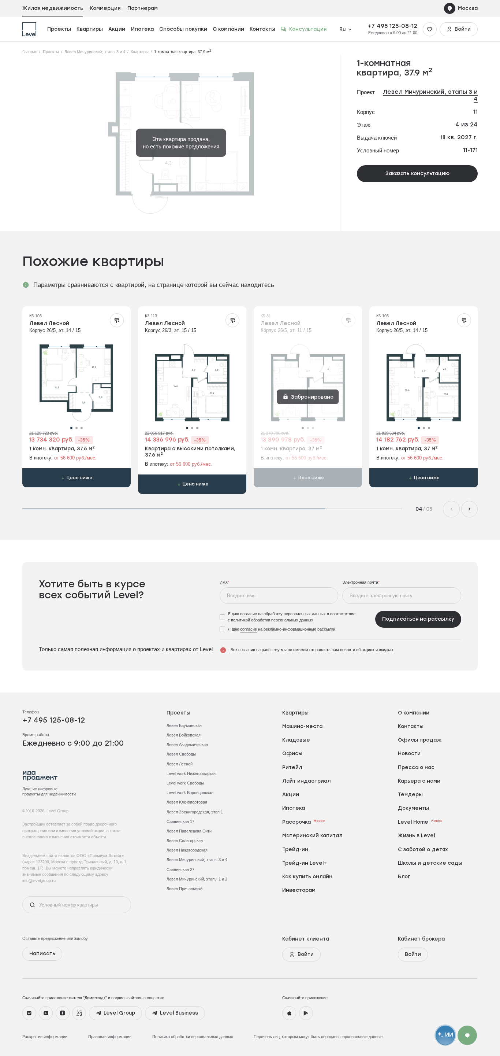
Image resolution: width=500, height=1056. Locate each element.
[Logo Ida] (40, 776)
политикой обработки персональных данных (272, 620)
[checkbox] (295, 617)
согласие (248, 614)
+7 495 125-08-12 (392, 26)
